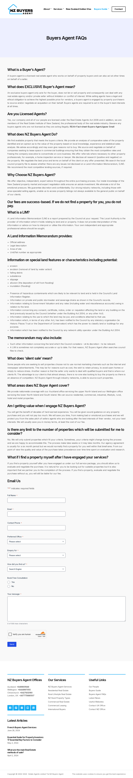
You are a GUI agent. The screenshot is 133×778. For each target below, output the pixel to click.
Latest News (94, 698)
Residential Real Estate (58, 690)
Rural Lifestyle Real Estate (59, 694)
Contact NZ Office (97, 709)
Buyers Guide (100, 9)
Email (10, 509)
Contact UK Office (97, 705)
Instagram (22, 708)
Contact (119, 9)
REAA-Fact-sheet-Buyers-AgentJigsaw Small (92, 126)
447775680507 (27, 695)
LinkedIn (33, 708)
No (13, 586)
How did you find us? (17, 564)
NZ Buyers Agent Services (60, 686)
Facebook (10, 708)
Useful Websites (96, 702)
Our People (94, 686)
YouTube (27, 708)
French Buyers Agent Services (21, 727)
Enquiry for (12, 550)
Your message (14, 594)
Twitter (16, 708)
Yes (13, 582)
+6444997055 (24, 689)
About (47, 9)
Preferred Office (15, 537)
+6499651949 (23, 687)
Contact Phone (14, 523)
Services (58, 9)
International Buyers (57, 709)
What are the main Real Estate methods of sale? (21, 751)
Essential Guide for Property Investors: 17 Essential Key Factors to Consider (25, 738)
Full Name (12, 495)
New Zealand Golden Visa (78, 9)
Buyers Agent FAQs (97, 694)
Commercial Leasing (57, 705)
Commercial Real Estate (58, 702)
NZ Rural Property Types (59, 698)
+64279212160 (26, 692)
